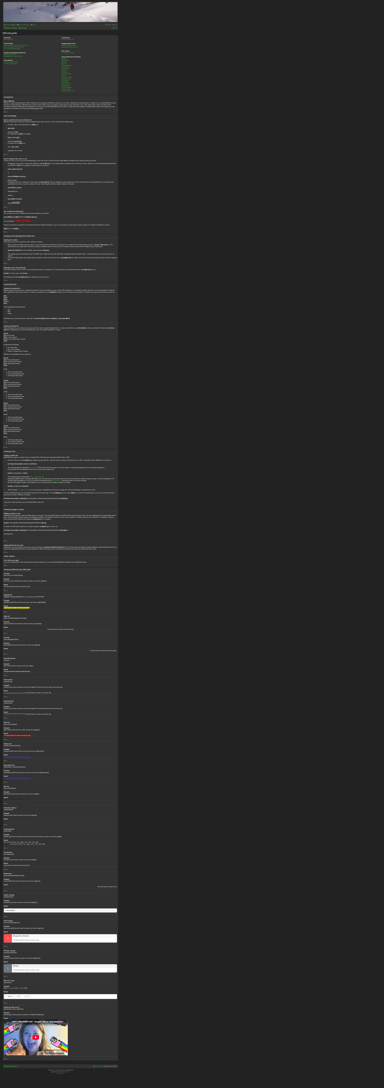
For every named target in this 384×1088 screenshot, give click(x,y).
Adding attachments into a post (70, 47)
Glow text (64, 70)
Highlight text (65, 60)
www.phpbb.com (57, 480)
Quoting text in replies (10, 54)
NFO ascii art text (66, 89)
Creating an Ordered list (10, 63)
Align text (64, 62)
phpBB (55, 1070)
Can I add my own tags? (68, 52)
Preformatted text (66, 79)
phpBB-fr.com (67, 1071)
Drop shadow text (66, 74)
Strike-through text (66, 65)
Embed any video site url (68, 91)
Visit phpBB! (34, 467)
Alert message (65, 85)
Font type (64, 58)
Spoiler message (66, 84)
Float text (64, 63)
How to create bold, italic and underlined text (16, 45)
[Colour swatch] (113, 28)
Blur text (64, 75)
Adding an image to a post (69, 45)
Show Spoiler (10, 910)
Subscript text (65, 67)
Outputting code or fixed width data (13, 56)
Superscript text (66, 68)
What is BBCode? (8, 39)
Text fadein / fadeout (67, 77)
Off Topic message (67, 87)
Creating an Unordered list (11, 62)
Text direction (65, 80)
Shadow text (65, 72)
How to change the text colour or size (14, 47)
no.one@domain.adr (23, 490)
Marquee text (65, 82)
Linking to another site (68, 39)
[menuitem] (14, 25)
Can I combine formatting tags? (12, 48)
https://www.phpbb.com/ (37, 477)
